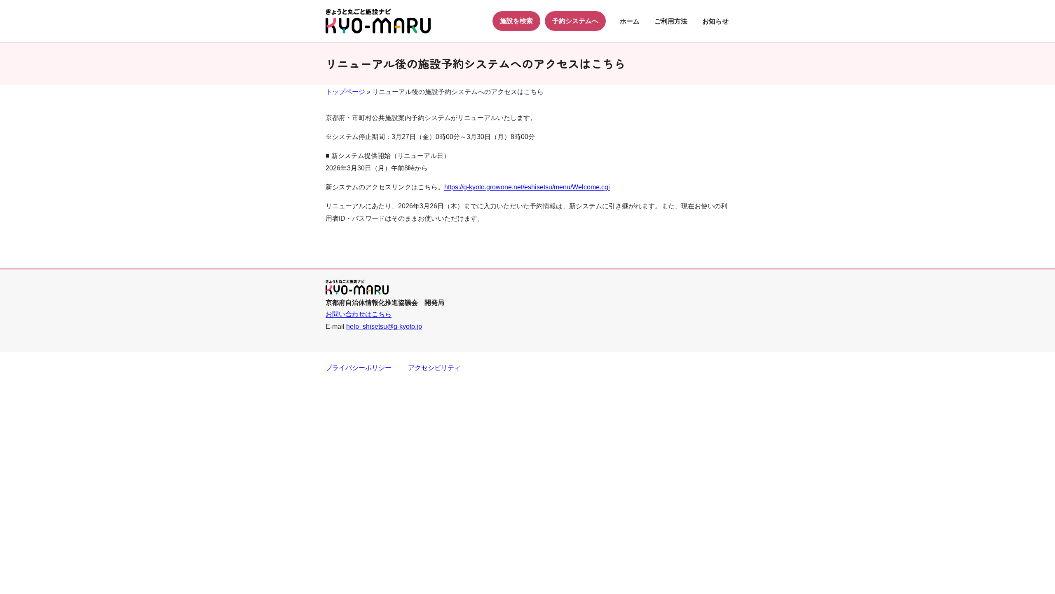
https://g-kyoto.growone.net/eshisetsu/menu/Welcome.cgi (527, 187)
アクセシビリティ (434, 367)
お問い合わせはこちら (359, 314)
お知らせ (715, 21)
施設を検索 (516, 20)
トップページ (345, 91)
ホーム (630, 21)
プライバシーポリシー (359, 367)
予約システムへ (575, 20)
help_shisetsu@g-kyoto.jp (384, 326)
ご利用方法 (670, 21)
